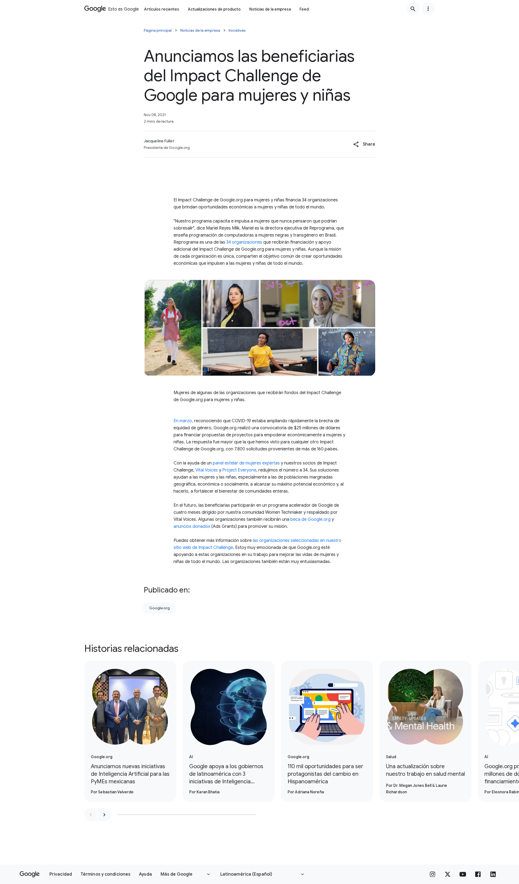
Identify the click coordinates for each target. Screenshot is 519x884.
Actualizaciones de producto (214, 9)
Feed (304, 9)
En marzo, (183, 421)
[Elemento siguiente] (104, 814)
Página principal (158, 30)
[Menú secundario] (428, 8)
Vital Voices (206, 470)
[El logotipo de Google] (29, 874)
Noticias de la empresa (270, 9)
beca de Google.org (310, 519)
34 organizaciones (244, 242)
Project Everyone (239, 470)
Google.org (159, 607)
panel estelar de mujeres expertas (246, 463)
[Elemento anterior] (90, 814)
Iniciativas (237, 30)
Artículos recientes (161, 9)
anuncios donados (192, 526)
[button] (364, 144)
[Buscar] (413, 8)
